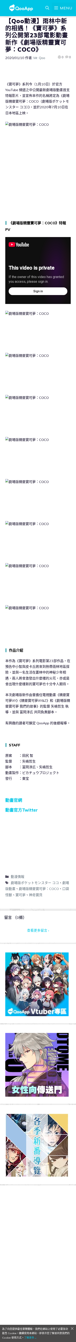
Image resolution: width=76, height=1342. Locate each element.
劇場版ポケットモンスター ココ (35, 883)
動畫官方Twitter (21, 810)
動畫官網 (13, 800)
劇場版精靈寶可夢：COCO (39, 889)
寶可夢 (20, 895)
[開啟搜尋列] (47, 8)
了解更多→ (30, 1337)
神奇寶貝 (35, 895)
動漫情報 (17, 876)
